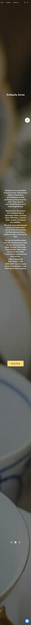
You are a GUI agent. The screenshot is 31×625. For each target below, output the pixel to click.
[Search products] (27, 120)
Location (8, 2)
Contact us (16, 2)
